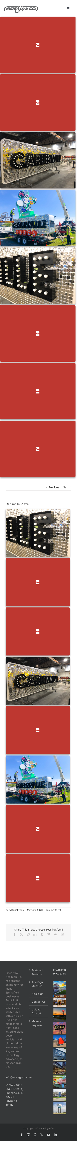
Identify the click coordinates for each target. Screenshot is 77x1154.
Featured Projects (37, 972)
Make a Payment (37, 1023)
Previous (54, 487)
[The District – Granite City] (59, 1027)
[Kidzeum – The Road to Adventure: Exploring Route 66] (59, 1081)
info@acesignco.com (19, 1077)
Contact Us (38, 1001)
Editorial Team (16, 910)
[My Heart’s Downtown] (59, 1041)
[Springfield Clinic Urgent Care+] (59, 1094)
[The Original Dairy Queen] (59, 1001)
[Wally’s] (59, 1014)
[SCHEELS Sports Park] (59, 987)
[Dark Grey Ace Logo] (21, 6)
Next (66, 487)
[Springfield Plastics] (59, 1108)
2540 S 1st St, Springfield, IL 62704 (14, 1092)
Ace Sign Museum (37, 984)
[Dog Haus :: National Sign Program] (59, 1068)
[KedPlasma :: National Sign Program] (59, 1054)
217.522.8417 (14, 1085)
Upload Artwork (36, 1011)
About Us (37, 993)
